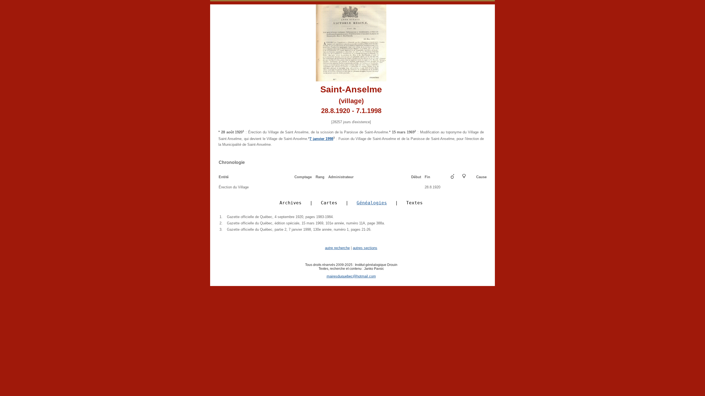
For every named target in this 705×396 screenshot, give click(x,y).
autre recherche (337, 248)
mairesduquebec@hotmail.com (351, 276)
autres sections (365, 248)
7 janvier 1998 (321, 139)
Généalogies (372, 202)
